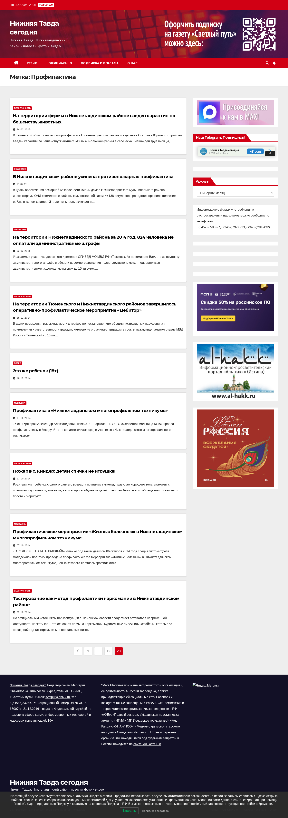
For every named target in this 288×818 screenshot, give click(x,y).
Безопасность (22, 108)
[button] (267, 63)
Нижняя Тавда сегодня (49, 782)
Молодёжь (20, 524)
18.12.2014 (24, 378)
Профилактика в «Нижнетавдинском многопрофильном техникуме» (90, 410)
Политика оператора (155, 810)
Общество (20, 169)
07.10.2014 (24, 545)
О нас (132, 63)
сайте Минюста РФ (147, 744)
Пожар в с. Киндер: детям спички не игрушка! (64, 471)
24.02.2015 (24, 129)
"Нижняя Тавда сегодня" (28, 685)
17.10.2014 (24, 418)
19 (108, 651)
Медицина (19, 403)
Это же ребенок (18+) (35, 370)
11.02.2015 (24, 184)
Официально (60, 63)
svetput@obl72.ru (57, 697)
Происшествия (22, 296)
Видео (17, 363)
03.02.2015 (24, 251)
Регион (33, 63)
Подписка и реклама (100, 63)
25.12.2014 (24, 317)
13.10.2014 (24, 478)
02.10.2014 (24, 612)
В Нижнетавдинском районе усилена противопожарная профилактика (93, 176)
